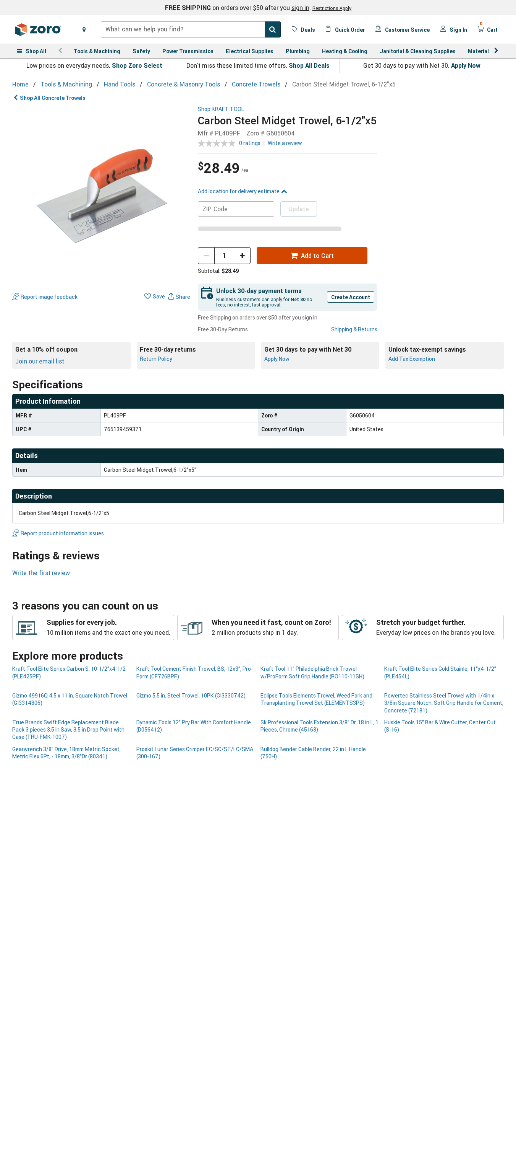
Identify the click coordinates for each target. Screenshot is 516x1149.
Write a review (285, 143)
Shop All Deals (309, 65)
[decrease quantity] (206, 255)
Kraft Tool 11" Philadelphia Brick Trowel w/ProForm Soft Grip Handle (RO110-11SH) (312, 672)
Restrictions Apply (331, 8)
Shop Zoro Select (137, 65)
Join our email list (39, 361)
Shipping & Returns (354, 329)
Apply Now (465, 65)
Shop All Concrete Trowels (53, 97)
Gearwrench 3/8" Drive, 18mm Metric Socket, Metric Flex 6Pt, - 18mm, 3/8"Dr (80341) (66, 752)
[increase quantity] (242, 255)
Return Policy (156, 358)
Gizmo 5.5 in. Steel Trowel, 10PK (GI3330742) (191, 695)
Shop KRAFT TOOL (221, 109)
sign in (300, 8)
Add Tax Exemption (411, 358)
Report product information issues (62, 533)
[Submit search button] (273, 29)
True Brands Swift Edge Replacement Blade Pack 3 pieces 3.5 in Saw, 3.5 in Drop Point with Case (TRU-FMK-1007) (68, 730)
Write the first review (41, 573)
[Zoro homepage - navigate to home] (38, 29)
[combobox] (191, 29)
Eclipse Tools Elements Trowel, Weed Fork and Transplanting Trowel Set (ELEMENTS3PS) (316, 699)
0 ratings (249, 143)
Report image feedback (49, 296)
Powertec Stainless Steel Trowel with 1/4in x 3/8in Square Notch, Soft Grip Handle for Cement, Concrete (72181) (443, 703)
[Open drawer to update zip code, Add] (84, 29)
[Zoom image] (102, 196)
